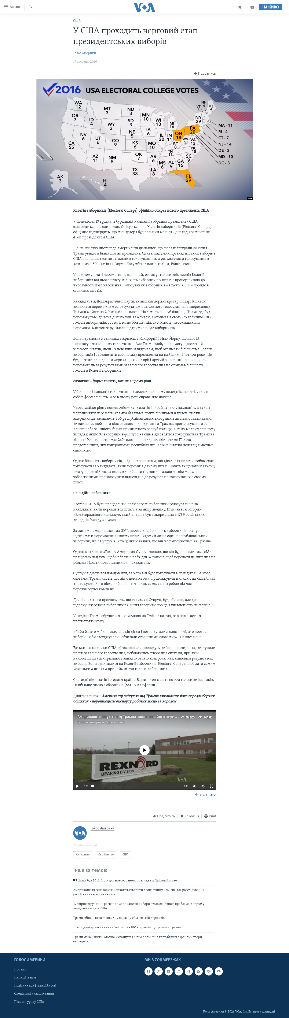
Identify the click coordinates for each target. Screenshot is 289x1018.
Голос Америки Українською (102, 722)
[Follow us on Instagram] (179, 971)
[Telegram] (239, 7)
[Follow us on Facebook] (148, 971)
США (77, 21)
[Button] (205, 73)
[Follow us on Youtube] (169, 971)
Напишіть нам (25, 978)
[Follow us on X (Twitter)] (158, 971)
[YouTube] (252, 7)
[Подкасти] (209, 971)
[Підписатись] (219, 971)
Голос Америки (84, 53)
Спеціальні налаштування (34, 994)
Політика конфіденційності (35, 986)
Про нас (20, 969)
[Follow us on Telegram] (189, 971)
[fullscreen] (211, 786)
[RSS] (199, 971)
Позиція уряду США (29, 1002)
